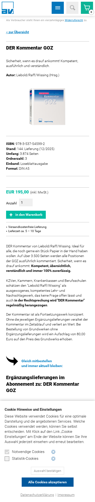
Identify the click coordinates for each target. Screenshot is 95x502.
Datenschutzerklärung (37, 495)
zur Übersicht (19, 32)
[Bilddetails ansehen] (47, 106)
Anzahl (11, 203)
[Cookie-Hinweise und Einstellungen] (53, 451)
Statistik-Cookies (25, 458)
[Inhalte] (58, 8)
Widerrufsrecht (74, 20)
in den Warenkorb (28, 215)
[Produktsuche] (72, 8)
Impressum (66, 495)
